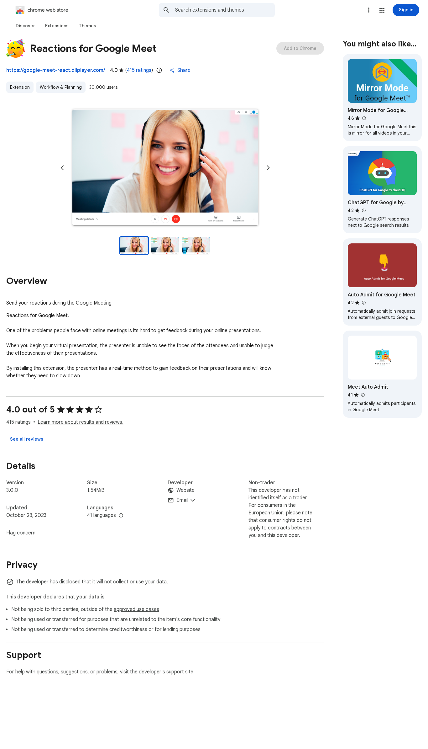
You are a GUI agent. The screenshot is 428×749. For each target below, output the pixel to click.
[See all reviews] (26, 439)
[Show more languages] (121, 515)
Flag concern (20, 533)
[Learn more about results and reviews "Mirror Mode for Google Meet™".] (363, 118)
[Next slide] (268, 168)
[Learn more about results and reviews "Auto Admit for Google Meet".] (363, 302)
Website (185, 490)
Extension (20, 87)
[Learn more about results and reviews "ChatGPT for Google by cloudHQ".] (363, 210)
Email (182, 500)
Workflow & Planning (61, 87)
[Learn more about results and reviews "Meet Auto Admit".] (362, 394)
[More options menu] (369, 10)
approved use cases (136, 609)
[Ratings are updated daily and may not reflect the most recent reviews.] (159, 70)
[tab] (25, 25)
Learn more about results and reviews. (80, 422)
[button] (382, 10)
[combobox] (225, 10)
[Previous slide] (62, 168)
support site (179, 672)
